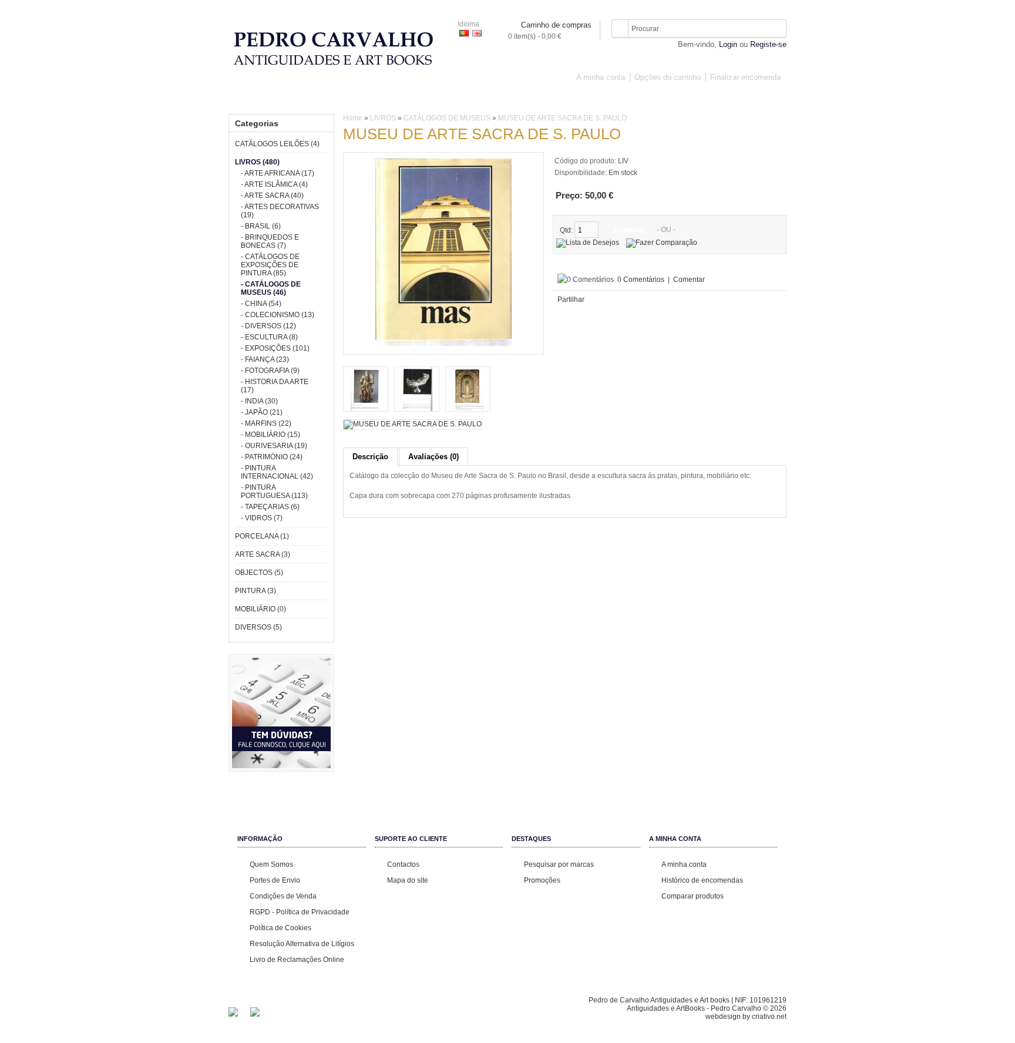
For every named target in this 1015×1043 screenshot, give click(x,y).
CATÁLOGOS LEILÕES (313, 99)
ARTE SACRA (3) (262, 554)
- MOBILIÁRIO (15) (270, 434)
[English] (477, 33)
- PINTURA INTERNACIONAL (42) (277, 472)
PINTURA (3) (255, 591)
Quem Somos (271, 864)
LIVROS (381, 99)
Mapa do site (407, 880)
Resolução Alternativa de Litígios (302, 944)
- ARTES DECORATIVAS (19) (280, 211)
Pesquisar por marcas (559, 864)
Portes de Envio (275, 880)
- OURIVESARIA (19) (274, 446)
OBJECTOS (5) (259, 572)
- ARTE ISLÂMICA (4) (274, 184)
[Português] (464, 33)
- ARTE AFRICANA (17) (277, 173)
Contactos (403, 864)
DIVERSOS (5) (258, 627)
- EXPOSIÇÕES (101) (275, 348)
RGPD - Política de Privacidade (299, 912)
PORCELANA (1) (262, 536)
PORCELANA (433, 99)
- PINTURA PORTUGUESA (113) (274, 491)
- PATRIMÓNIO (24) (272, 457)
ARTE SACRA (495, 99)
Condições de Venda (283, 896)
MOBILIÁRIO (660, 99)
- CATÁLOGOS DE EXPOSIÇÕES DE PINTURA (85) (270, 265)
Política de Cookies (280, 928)
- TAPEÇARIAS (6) (270, 507)
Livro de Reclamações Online (297, 959)
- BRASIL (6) (261, 226)
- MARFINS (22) (266, 423)
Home (352, 118)
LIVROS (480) (257, 162)
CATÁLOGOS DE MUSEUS (447, 118)
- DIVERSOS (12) (268, 326)
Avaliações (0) (433, 456)
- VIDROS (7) (262, 518)
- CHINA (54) (261, 304)
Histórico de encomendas (702, 880)
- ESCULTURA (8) (269, 337)
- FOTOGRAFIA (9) (270, 370)
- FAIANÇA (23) (265, 359)
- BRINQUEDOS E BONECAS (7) (270, 241)
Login (728, 44)
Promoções (542, 880)
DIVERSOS (716, 99)
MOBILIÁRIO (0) (260, 609)
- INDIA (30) (259, 401)
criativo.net (769, 1016)
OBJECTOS (554, 99)
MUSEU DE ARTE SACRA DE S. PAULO (562, 118)
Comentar (689, 279)
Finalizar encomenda (745, 77)
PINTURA (606, 99)
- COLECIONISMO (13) (277, 315)
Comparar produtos (692, 896)
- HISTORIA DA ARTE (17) (274, 386)
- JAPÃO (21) (262, 412)
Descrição (370, 456)
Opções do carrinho (667, 77)
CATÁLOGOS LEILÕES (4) (277, 144)
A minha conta (600, 77)
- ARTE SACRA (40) (272, 195)
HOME (247, 99)
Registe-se (768, 44)
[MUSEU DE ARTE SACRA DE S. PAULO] (443, 344)
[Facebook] (233, 1014)
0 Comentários (640, 279)
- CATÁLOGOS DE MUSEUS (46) (271, 288)
